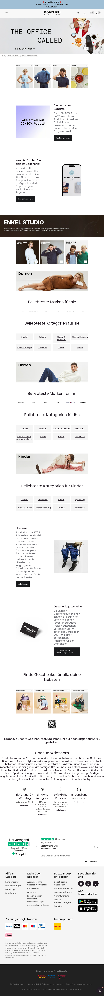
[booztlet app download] (52, 724)
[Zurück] (6, 4)
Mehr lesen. (23, 584)
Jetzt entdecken (63, 138)
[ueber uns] (71, 556)
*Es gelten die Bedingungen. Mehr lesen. (20, 56)
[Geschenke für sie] (24, 701)
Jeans (80, 347)
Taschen (42, 347)
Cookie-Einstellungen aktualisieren (79, 984)
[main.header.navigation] (6, 13)
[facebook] (81, 884)
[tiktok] (96, 884)
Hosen (61, 347)
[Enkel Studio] (27, 252)
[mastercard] (25, 926)
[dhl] (57, 926)
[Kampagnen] (33, 122)
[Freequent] (58, 311)
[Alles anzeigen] (61, 76)
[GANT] (21, 311)
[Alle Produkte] (52, 36)
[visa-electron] (41, 926)
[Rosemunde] (82, 311)
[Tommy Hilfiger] (70, 402)
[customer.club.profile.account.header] (84, 13)
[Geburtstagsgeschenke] (79, 701)
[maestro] (33, 926)
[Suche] (78, 13)
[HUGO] (45, 402)
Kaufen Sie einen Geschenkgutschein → (65, 651)
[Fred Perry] (82, 402)
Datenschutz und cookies (52, 984)
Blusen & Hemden (61, 338)
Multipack (79, 507)
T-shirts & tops (24, 347)
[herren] (52, 372)
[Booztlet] (52, 13)
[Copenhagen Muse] (70, 311)
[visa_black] (17, 926)
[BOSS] (58, 402)
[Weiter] (97, 4)
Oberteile (43, 499)
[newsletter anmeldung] (71, 179)
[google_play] (88, 901)
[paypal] (8, 926)
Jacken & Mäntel (61, 428)
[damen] (52, 281)
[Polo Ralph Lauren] (33, 402)
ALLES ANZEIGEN (91, 861)
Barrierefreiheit (33, 984)
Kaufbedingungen (17, 984)
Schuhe (42, 337)
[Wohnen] (79, 76)
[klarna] (8, 935)
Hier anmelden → (25, 199)
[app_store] (88, 908)
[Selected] (45, 311)
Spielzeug (80, 499)
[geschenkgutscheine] (33, 630)
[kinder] (52, 464)
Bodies (61, 507)
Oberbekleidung (80, 337)
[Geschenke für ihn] (42, 701)
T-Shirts (24, 428)
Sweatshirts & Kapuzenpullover (24, 438)
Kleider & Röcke (24, 507)
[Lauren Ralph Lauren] (33, 311)
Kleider (24, 337)
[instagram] (88, 884)
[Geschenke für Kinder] (61, 701)
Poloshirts (80, 436)
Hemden (79, 428)
